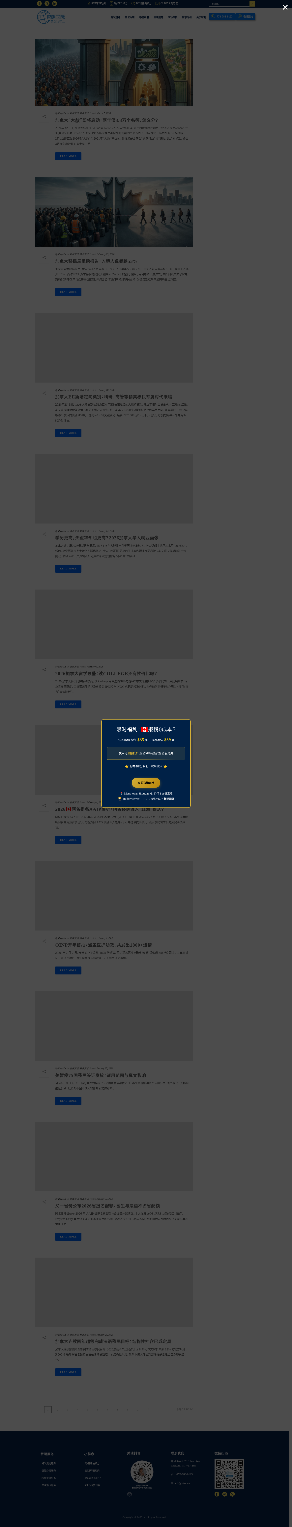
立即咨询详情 (146, 782)
